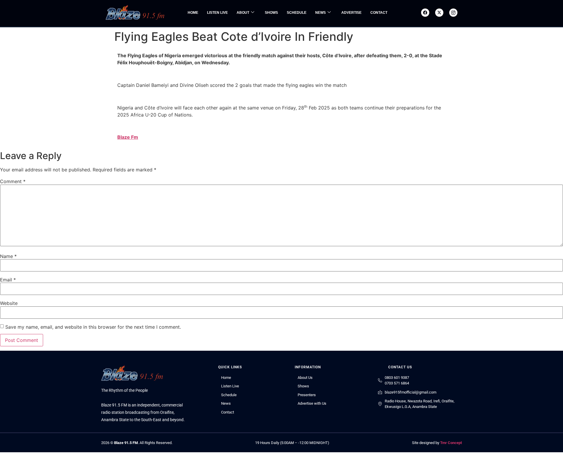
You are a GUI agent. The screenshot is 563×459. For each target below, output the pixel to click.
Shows (271, 13)
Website (9, 303)
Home (193, 13)
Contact (378, 13)
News (320, 13)
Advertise (351, 13)
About (243, 13)
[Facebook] (425, 13)
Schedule (296, 13)
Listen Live (217, 13)
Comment (13, 181)
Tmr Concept (451, 443)
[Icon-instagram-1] (453, 13)
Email (8, 279)
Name (8, 256)
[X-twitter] (439, 13)
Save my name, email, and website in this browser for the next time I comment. (93, 327)
